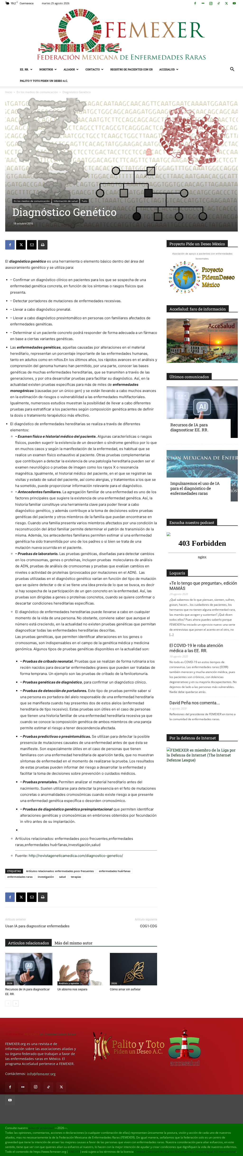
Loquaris (177, 572)
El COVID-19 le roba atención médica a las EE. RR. (196, 648)
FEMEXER (74, 1152)
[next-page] (16, 1003)
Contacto (92, 69)
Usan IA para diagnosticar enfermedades (37, 926)
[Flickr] (202, 3)
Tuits (84, 201)
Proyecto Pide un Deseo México (197, 243)
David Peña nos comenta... (194, 702)
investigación (46, 876)
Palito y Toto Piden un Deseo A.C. (44, 80)
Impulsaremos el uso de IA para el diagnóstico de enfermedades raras (195, 488)
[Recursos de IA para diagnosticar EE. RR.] (28, 969)
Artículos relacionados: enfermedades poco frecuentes (60, 871)
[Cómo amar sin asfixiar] (133, 969)
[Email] (32, 245)
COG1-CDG (148, 926)
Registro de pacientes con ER (131, 69)
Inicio (8, 92)
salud (62, 876)
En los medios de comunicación (37, 92)
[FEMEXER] (121, 35)
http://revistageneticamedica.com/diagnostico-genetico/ (76, 855)
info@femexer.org (41, 1073)
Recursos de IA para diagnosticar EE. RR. (189, 427)
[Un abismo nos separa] (81, 969)
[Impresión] (42, 245)
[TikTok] (218, 3)
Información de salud (66, 201)
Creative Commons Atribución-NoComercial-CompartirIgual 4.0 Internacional (185, 1152)
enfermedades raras (20, 876)
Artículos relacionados (28, 942)
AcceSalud (167, 69)
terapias (76, 876)
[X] (226, 3)
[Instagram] (210, 3)
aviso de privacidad (41, 1128)
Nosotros (46, 69)
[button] (232, 70)
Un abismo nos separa (72, 989)
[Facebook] (195, 3)
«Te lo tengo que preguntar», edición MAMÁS (203, 586)
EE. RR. (24, 69)
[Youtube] (234, 3)
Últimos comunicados (189, 376)
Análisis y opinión (69, 983)
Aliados (69, 69)
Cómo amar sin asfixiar (125, 989)
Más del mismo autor (74, 942)
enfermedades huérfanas (114, 871)
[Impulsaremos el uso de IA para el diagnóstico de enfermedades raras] (202, 476)
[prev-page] (8, 1003)
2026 (9, 983)
